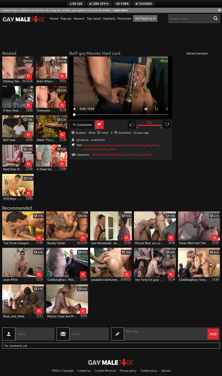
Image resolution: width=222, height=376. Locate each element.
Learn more (120, 10)
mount (112, 149)
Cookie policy (148, 370)
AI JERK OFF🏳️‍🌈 (99, 4)
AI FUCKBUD (143, 4)
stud (148, 145)
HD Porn (122, 4)
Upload (165, 370)
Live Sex (76, 4)
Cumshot (129, 154)
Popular (66, 18)
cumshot (132, 145)
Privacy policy (128, 370)
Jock (139, 154)
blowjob (96, 145)
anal (86, 145)
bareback (109, 145)
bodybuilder (92, 149)
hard (155, 145)
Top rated (94, 18)
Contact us (84, 370)
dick (141, 145)
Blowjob (117, 154)
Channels (109, 18)
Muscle (148, 154)
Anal (94, 154)
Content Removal (105, 370)
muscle (120, 145)
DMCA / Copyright (62, 370)
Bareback (105, 154)
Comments (84, 124)
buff (104, 149)
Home (54, 18)
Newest (79, 18)
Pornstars (124, 18)
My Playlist (144, 18)
